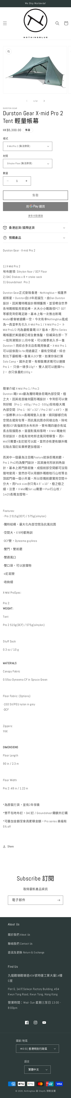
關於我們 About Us (19, 934)
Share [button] (10, 846)
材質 (5, 156)
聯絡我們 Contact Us (20, 943)
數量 (5, 173)
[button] (5, 23)
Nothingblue (29, 1091)
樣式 (5, 138)
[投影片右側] (44, 101)
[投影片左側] (26, 101)
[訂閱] (58, 900)
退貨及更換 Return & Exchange (26, 952)
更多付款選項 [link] (35, 216)
